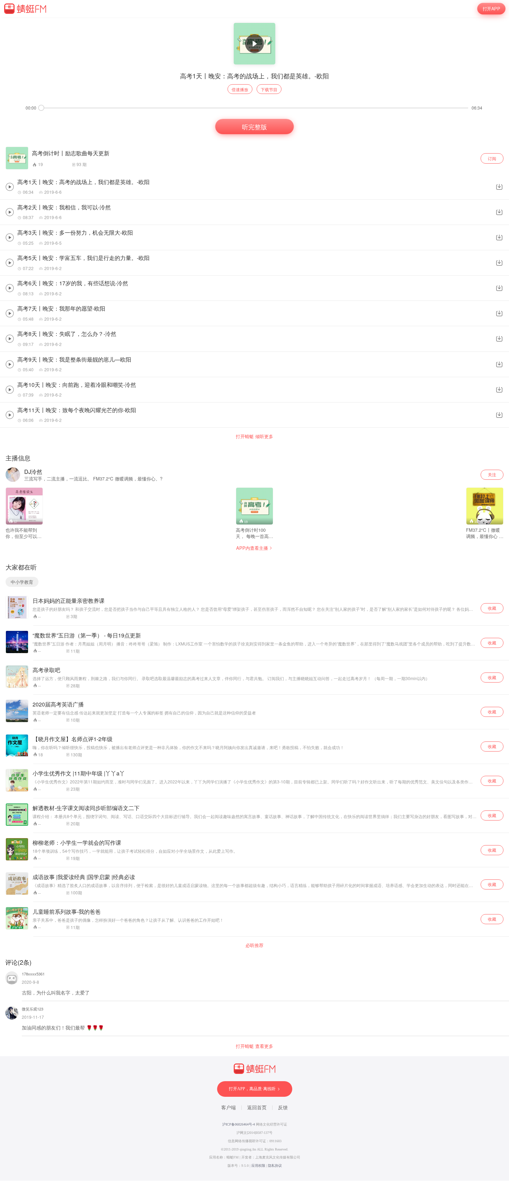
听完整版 (254, 126)
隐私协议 (275, 1165)
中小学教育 (22, 582)
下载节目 (269, 89)
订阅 (492, 158)
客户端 (228, 1107)
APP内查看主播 (252, 548)
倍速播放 (240, 89)
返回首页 (257, 1107)
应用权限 (258, 1165)
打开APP (491, 9)
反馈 (283, 1107)
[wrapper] (254, 599)
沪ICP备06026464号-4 (238, 1124)
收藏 (492, 608)
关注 (492, 474)
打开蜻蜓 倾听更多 (254, 436)
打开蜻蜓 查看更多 (254, 1046)
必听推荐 (254, 945)
